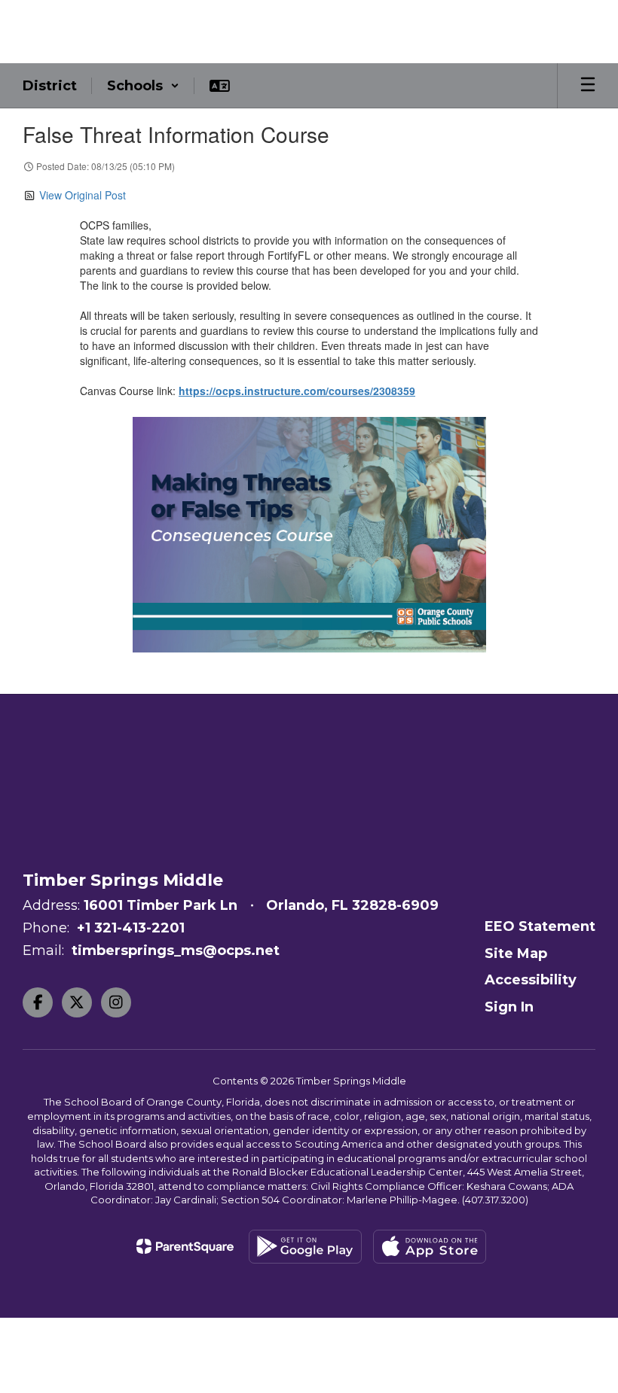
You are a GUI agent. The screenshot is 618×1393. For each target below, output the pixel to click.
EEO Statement (540, 926)
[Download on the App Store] (429, 1247)
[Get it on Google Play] (305, 1247)
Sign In (509, 1007)
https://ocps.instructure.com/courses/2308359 (297, 390)
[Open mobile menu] (588, 85)
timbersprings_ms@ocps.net (176, 950)
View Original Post (82, 194)
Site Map (516, 953)
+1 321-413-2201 (131, 928)
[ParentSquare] (185, 1246)
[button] (143, 85)
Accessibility (531, 980)
